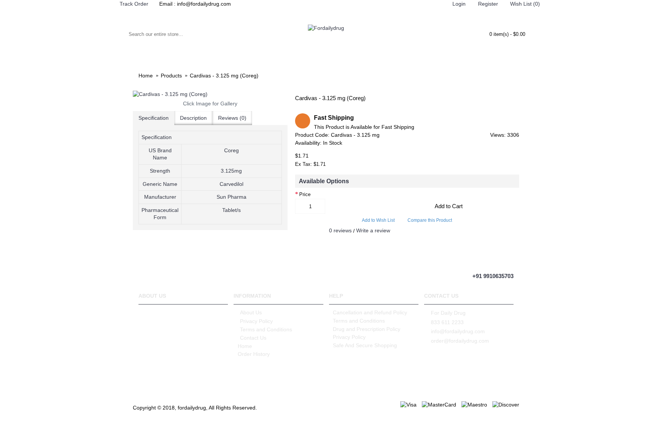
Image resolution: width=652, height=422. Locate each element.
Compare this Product (430, 220)
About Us (251, 312)
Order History (254, 354)
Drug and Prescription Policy (366, 329)
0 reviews (340, 230)
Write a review (373, 230)
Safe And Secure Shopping (365, 345)
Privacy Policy (256, 321)
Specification (153, 118)
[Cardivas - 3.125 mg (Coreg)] (210, 94)
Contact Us (253, 338)
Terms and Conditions (266, 329)
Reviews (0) (232, 118)
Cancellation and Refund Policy (370, 312)
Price (305, 194)
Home (245, 346)
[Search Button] (117, 34)
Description (193, 118)
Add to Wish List (378, 220)
